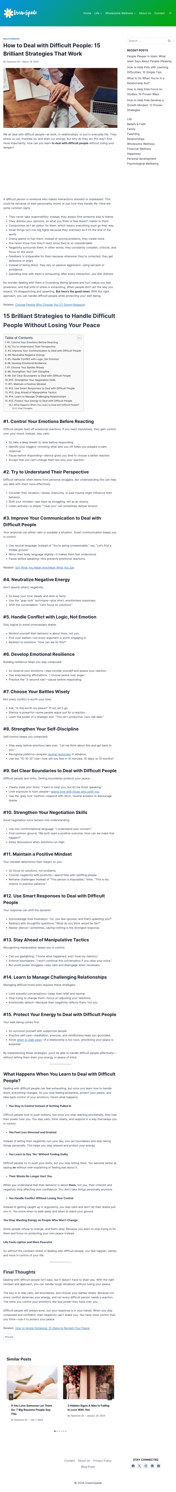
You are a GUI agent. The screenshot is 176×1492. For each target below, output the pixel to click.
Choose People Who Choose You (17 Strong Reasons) (50, 304)
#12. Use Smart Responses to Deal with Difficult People (42, 388)
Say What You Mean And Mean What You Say (44, 567)
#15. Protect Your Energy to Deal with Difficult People (40, 400)
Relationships (11, 39)
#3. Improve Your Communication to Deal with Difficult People (44, 350)
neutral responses (59, 754)
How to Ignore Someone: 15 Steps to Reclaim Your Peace (52, 1328)
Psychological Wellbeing (143, 163)
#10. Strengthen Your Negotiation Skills (32, 379)
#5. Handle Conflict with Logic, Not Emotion (33, 359)
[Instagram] (146, 1466)
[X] (139, 1466)
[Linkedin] (152, 1466)
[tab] (55, 1431)
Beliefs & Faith (136, 124)
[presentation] (32, 1382)
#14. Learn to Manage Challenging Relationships (37, 396)
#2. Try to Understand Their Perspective (32, 346)
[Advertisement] (60, 173)
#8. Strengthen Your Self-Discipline (28, 371)
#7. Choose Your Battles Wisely (25, 367)
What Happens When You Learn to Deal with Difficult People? (46, 404)
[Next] (110, 1397)
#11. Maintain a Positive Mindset (27, 384)
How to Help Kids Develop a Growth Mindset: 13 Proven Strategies (145, 105)
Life (129, 119)
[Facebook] (133, 1466)
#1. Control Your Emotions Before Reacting (32, 342)
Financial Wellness (139, 148)
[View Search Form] (170, 13)
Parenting (133, 134)
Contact (159, 13)
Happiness (134, 153)
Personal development (141, 158)
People (9, 1336)
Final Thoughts (25, 408)
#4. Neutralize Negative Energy (26, 355)
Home (87, 13)
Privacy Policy (102, 1460)
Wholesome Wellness (141, 144)
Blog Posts (88, 1466)
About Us (145, 13)
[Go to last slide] (11, 1397)
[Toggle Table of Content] (78, 338)
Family (131, 129)
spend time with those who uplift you (75, 791)
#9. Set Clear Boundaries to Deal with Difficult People (39, 375)
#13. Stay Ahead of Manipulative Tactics (33, 392)
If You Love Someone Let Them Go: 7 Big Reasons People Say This (31, 1410)
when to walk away (29, 1039)
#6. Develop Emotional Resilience (27, 363)
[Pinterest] (158, 1466)
